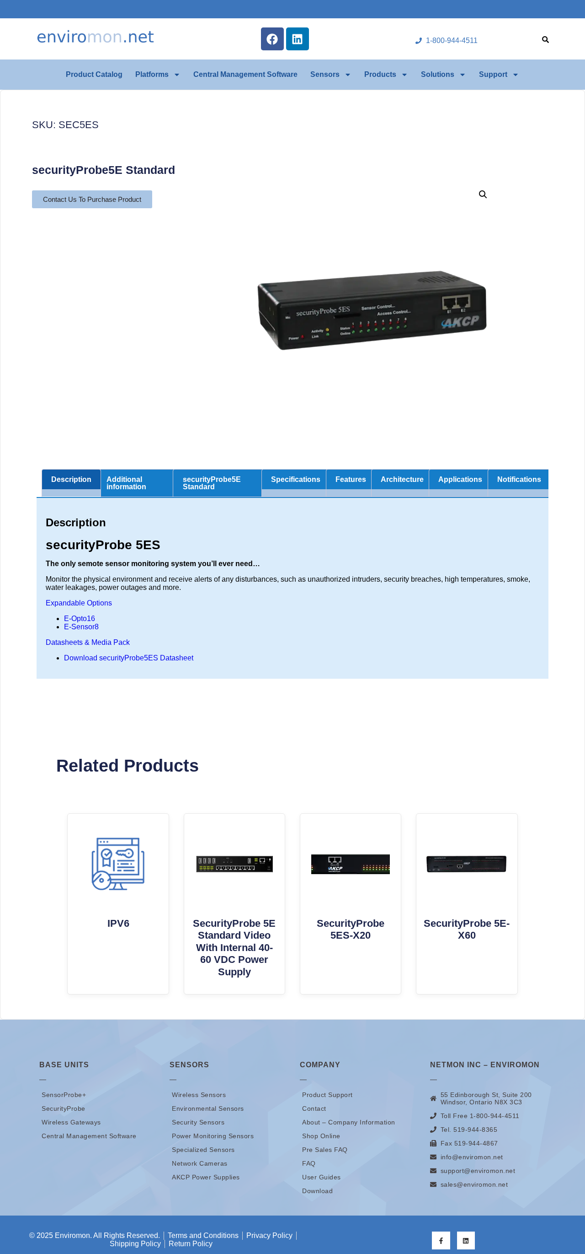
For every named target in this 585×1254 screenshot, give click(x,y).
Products (380, 74)
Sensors (325, 74)
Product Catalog (94, 74)
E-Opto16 (79, 618)
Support (493, 74)
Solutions (437, 74)
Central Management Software (245, 74)
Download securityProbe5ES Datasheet (128, 658)
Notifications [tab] (519, 479)
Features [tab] (350, 479)
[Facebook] (272, 38)
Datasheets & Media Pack (88, 642)
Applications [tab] (460, 479)
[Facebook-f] (441, 1240)
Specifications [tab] (295, 479)
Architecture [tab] (402, 479)
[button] (483, 194)
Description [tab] (71, 479)
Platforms (152, 74)
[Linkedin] (297, 38)
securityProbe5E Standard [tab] (212, 483)
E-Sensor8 (81, 627)
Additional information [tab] (126, 483)
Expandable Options (79, 603)
